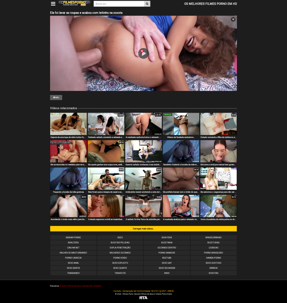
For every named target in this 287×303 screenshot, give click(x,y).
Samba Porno (213, 258)
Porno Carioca (73, 258)
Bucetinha (166, 242)
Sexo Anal (73, 263)
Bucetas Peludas (120, 242)
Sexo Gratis (73, 268)
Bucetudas (213, 242)
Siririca (213, 268)
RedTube (166, 258)
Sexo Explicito (120, 263)
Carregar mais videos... (143, 228)
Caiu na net (73, 247)
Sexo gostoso (213, 263)
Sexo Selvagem (167, 268)
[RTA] (143, 298)
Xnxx (167, 273)
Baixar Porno (73, 237)
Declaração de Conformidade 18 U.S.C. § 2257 (144, 291)
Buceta (63, 286)
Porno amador (167, 253)
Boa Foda (167, 237)
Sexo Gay (167, 263)
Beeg (120, 237)
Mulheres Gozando (120, 253)
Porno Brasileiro (213, 253)
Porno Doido (120, 258)
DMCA (171, 291)
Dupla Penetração (120, 247)
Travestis (120, 273)
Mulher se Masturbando (73, 253)
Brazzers (73, 242)
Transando (73, 273)
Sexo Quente (120, 268)
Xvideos (97, 286)
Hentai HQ (87, 286)
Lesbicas (213, 247)
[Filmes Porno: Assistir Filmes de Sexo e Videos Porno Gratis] (74, 5)
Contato (117, 291)
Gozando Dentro (167, 247)
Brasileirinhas (214, 237)
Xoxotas (213, 273)
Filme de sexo (74, 286)
